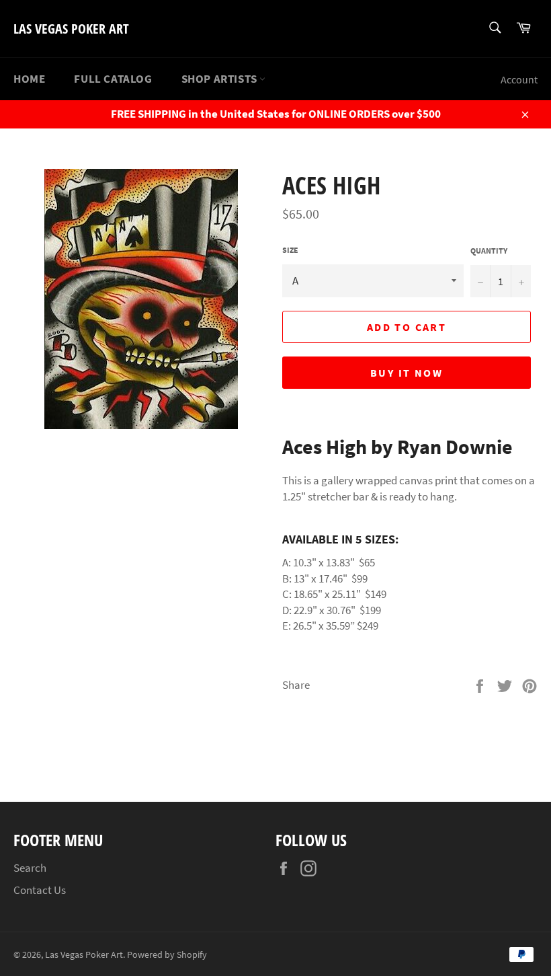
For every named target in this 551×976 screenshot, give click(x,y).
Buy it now (406, 372)
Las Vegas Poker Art (71, 29)
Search (29, 867)
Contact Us (39, 890)
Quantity (488, 251)
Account (519, 79)
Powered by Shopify (167, 955)
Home (29, 78)
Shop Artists (220, 78)
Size (290, 250)
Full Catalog (113, 78)
